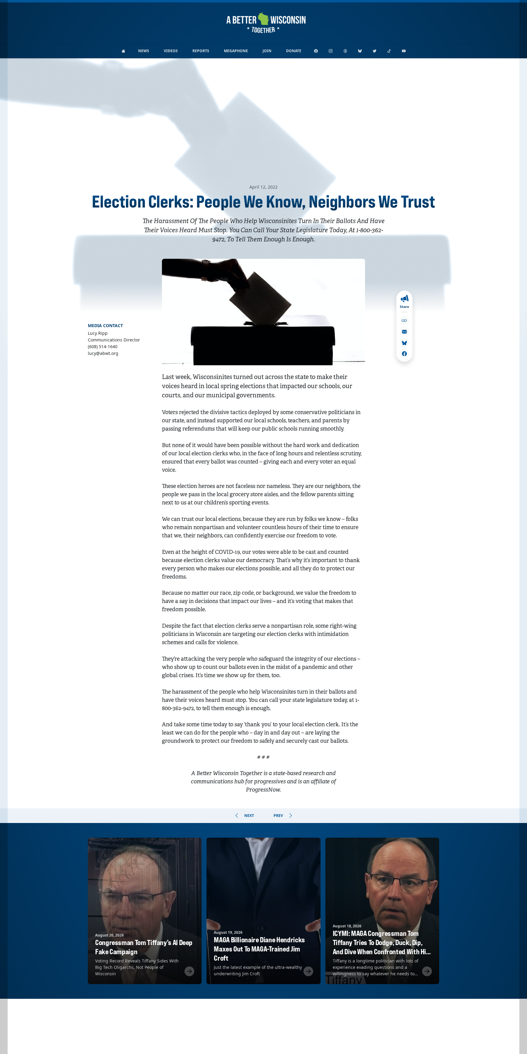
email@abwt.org (247, 1035)
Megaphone (236, 50)
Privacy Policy (263, 1043)
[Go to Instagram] (330, 51)
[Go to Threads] (345, 51)
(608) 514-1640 (281, 1035)
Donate (293, 50)
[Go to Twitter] (374, 51)
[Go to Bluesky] (360, 51)
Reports (200, 50)
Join (267, 50)
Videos (171, 50)
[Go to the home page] (123, 51)
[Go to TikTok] (389, 51)
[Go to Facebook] (316, 51)
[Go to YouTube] (403, 51)
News (143, 50)
